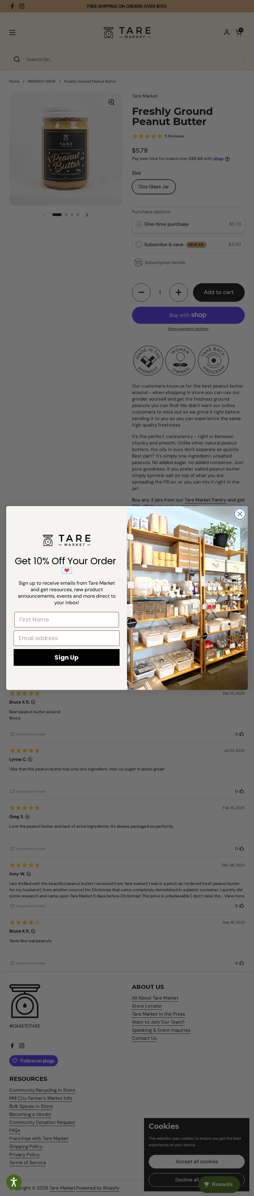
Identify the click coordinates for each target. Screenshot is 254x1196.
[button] (14, 1182)
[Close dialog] (239, 514)
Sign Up (67, 657)
